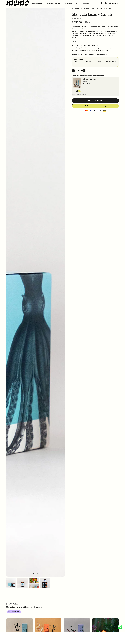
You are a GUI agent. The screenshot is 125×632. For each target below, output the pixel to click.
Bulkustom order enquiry (95, 106)
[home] (17, 3)
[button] (38, 3)
